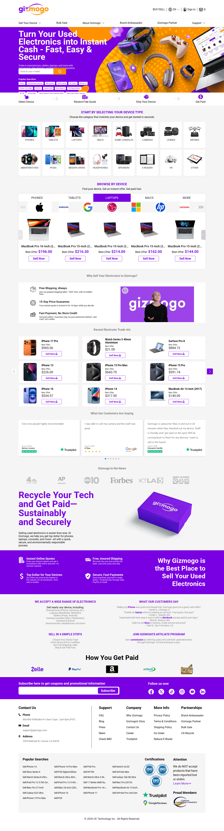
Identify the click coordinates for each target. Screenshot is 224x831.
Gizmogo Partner (167, 22)
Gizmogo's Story (135, 721)
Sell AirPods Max (120, 772)
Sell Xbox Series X (31, 772)
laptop (138, 612)
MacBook (167, 617)
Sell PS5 (58, 798)
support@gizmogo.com (35, 730)
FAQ (101, 715)
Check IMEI (105, 739)
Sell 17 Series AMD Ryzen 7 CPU (95, 782)
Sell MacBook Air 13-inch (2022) (125, 787)
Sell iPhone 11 (90, 793)
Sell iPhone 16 (61, 793)
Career (130, 733)
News (102, 733)
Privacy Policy (162, 715)
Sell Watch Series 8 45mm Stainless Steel (36, 777)
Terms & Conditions (165, 721)
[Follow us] (151, 692)
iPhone (131, 607)
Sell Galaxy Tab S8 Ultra (124, 777)
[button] (174, 9)
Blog (101, 721)
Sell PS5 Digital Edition (65, 772)
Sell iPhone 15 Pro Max (34, 798)
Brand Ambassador (131, 22)
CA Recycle (187, 733)
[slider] (93, 451)
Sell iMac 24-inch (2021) (66, 787)
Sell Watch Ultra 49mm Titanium (66, 777)
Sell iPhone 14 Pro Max (65, 766)
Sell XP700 (88, 772)
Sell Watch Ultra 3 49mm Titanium (95, 777)
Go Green (159, 733)
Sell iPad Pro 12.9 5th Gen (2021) (36, 782)
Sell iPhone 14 (30, 766)
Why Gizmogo (134, 715)
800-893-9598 (30, 719)
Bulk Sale (61, 22)
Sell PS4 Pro (89, 766)
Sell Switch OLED (120, 766)
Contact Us (132, 727)
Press (102, 727)
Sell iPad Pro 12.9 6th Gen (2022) (66, 782)
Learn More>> (182, 783)
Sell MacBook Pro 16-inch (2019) (95, 787)
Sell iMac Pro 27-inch (33, 787)
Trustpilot (131, 739)
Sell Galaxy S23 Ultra (33, 793)
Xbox (147, 623)
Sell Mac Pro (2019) (122, 782)
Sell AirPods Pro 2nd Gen (124, 793)
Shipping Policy (163, 727)
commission (137, 639)
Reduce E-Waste (163, 739)
